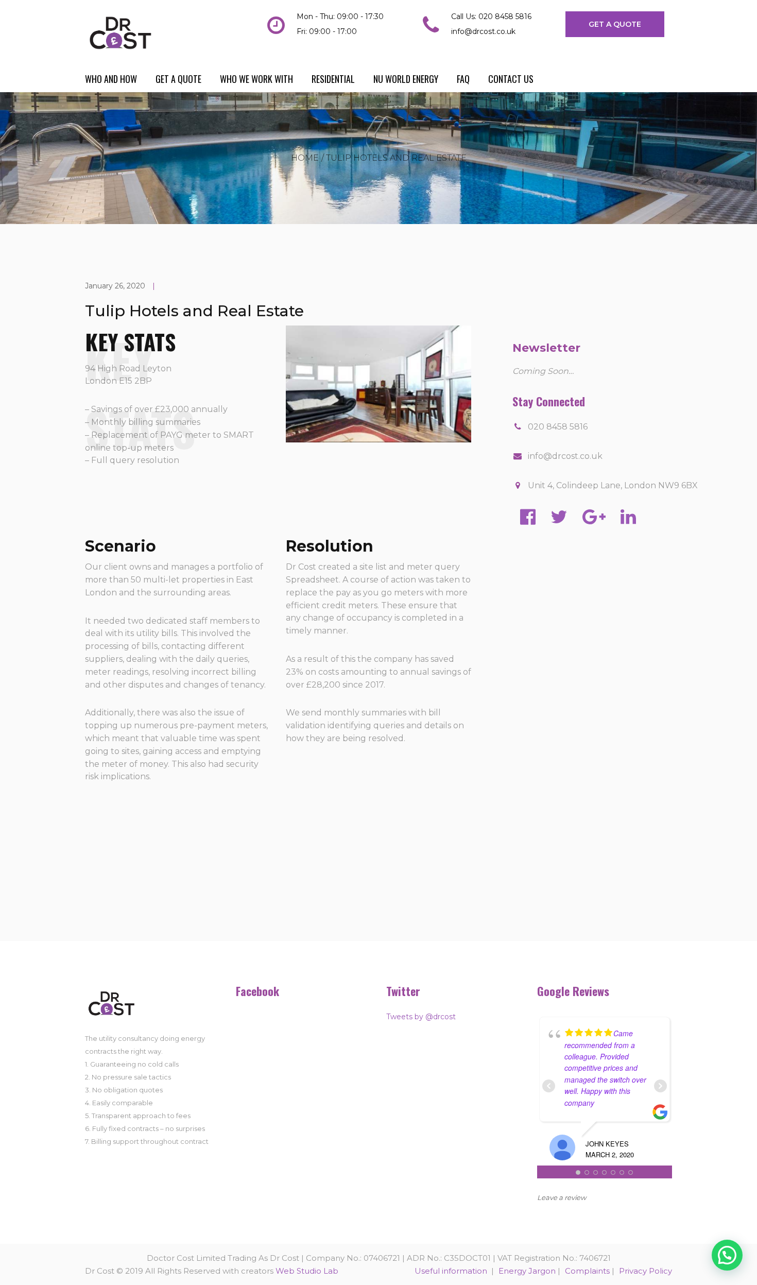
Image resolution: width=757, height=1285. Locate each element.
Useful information (452, 1271)
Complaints (587, 1271)
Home (305, 158)
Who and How (111, 78)
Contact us (511, 78)
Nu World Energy (405, 78)
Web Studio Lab (307, 1271)
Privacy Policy (645, 1271)
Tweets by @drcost (421, 1016)
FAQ (463, 78)
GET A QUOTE (615, 24)
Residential (333, 78)
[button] (727, 1255)
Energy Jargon (527, 1271)
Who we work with (256, 78)
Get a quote (178, 78)
